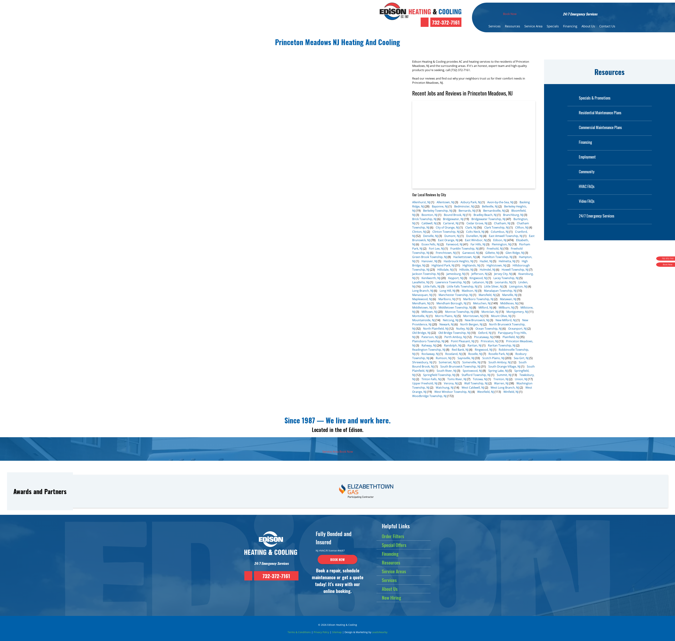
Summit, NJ (504, 375)
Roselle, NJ (475, 354)
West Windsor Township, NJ (452, 392)
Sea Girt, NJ (521, 358)
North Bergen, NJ (471, 324)
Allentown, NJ (445, 202)
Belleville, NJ (490, 206)
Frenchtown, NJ (446, 253)
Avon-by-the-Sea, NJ (500, 202)
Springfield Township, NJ (439, 375)
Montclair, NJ (489, 312)
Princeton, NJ (489, 341)
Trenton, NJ (500, 379)
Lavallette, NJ (420, 282)
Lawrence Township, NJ (451, 282)
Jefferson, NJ (479, 274)
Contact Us (607, 26)
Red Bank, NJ (460, 350)
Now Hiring (391, 597)
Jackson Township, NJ (426, 274)
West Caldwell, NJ (473, 387)
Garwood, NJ (470, 253)
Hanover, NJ (429, 261)
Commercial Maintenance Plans (600, 127)
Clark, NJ (470, 227)
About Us (588, 26)
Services (494, 26)
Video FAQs (586, 201)
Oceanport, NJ (517, 329)
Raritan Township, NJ (501, 345)
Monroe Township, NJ (459, 312)
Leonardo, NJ (503, 282)
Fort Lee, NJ (436, 248)
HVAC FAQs (586, 186)
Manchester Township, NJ (455, 295)
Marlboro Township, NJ (478, 299)
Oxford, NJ (484, 333)
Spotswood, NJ (472, 371)
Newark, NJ (446, 324)
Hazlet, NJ (486, 261)
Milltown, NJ (429, 312)
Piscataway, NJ (483, 337)
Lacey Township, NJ (506, 278)
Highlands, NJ (471, 265)
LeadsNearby (379, 632)
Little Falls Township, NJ (462, 286)
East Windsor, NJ (476, 240)
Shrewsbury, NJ (422, 362)
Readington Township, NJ (428, 350)
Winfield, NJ (510, 392)
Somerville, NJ (471, 362)
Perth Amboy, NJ (455, 337)
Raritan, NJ (474, 345)
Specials (553, 26)
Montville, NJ (420, 316)
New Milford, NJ (506, 320)
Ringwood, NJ (483, 350)
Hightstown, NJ (496, 265)
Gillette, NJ (492, 253)
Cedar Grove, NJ (477, 223)
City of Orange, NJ (447, 227)
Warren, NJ (501, 383)
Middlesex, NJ (509, 303)
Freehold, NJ (495, 248)
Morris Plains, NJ (446, 316)
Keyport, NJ (455, 278)
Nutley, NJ (462, 329)
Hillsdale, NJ (445, 270)
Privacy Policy (321, 632)
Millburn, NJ (506, 307)
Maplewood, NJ (422, 299)
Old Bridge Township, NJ (454, 333)
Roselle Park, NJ (498, 354)
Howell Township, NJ (515, 270)
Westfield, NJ (485, 392)
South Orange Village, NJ (504, 366)
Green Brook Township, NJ (429, 257)
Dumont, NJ (452, 236)
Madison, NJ (469, 291)
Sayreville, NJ (466, 358)
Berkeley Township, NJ (437, 211)
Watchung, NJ (445, 387)
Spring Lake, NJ (498, 371)
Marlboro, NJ (446, 299)
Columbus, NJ (500, 232)
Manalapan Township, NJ (500, 291)
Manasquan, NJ (422, 295)
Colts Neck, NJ (475, 232)
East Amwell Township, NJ (505, 236)
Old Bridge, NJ (421, 333)
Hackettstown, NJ (464, 257)
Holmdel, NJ (487, 270)
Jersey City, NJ (503, 274)
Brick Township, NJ (424, 219)
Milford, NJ (485, 307)
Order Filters (393, 536)
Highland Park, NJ (443, 265)
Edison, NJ (499, 240)
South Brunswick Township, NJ (460, 366)
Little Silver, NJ (493, 286)
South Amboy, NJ (499, 362)
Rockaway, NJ (430, 354)
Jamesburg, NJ (455, 274)
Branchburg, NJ (513, 215)
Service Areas (394, 571)
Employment (587, 157)
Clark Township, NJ (496, 227)
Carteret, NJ (450, 223)
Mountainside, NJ (423, 320)
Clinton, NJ (419, 232)
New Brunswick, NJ (477, 320)
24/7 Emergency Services (596, 216)
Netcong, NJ (450, 320)
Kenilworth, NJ (431, 278)
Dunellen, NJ (474, 236)
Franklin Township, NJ (464, 248)
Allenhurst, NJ (421, 202)
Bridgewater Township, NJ (488, 219)
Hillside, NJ (466, 270)
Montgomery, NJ (517, 312)
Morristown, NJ (473, 316)
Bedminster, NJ (464, 206)
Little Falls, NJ (431, 286)
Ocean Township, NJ (488, 329)
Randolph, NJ (452, 345)
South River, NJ (446, 371)
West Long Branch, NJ (505, 387)
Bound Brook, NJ (454, 215)
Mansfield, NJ (487, 295)
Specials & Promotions (594, 98)
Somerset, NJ (447, 362)
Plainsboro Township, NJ (428, 341)
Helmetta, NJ (507, 261)
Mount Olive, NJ (501, 316)
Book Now (509, 14)
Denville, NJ (430, 236)
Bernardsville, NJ (494, 211)
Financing (570, 26)
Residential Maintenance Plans (600, 112)
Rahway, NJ (429, 345)
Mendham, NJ (421, 303)
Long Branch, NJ (422, 291)
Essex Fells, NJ (431, 244)
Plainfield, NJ (511, 337)
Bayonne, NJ (440, 206)
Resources (512, 26)
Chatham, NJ (502, 223)
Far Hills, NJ (478, 244)
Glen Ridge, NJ (515, 253)
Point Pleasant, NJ (462, 341)
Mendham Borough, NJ (451, 303)
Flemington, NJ (501, 244)
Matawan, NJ (508, 299)
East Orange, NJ (448, 240)
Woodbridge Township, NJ (429, 396)
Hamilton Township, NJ (497, 257)
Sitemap (337, 632)
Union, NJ (521, 379)
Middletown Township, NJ (455, 307)
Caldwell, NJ (429, 223)
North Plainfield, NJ (435, 329)
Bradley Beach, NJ (485, 215)
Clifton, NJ (521, 227)
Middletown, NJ (422, 307)
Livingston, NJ (518, 286)
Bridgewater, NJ (453, 219)
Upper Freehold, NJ (424, 383)
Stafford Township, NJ (476, 375)
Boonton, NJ (429, 215)
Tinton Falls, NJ (431, 379)
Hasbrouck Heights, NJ (458, 261)
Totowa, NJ (480, 379)
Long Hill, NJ (447, 291)
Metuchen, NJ (482, 303)
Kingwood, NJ (478, 278)
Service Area (533, 26)
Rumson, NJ (443, 358)
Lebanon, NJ (480, 282)
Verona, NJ (451, 383)
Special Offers (394, 544)
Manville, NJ (509, 295)
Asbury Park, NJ (471, 202)
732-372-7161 (446, 22)
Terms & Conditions (299, 632)
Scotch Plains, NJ (493, 358)
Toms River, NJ (456, 379)
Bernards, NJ (467, 211)
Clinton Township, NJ (446, 232)
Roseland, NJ (453, 354)
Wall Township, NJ (476, 383)
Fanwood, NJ (454, 244)
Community (586, 171)
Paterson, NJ (430, 337)
